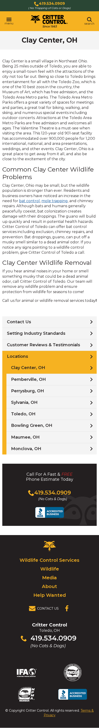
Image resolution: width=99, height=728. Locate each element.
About (49, 586)
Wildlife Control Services (49, 560)
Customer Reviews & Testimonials (43, 344)
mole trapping (54, 201)
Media (49, 577)
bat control (29, 201)
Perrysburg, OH (27, 390)
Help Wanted (49, 595)
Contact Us (19, 321)
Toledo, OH (23, 413)
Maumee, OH (25, 437)
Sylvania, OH (24, 402)
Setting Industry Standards (36, 333)
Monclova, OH (26, 448)
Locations (17, 356)
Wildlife (49, 569)
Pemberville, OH (28, 379)
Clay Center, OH (28, 367)
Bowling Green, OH (31, 425)
